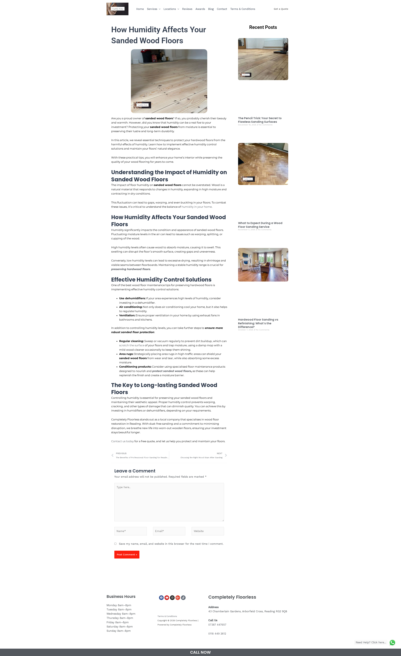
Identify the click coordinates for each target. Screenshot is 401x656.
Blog (211, 9)
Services (152, 9)
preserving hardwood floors (130, 269)
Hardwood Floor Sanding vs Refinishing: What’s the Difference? (258, 323)
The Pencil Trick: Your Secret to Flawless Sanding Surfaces (260, 120)
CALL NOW (200, 652)
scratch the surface (131, 345)
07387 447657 (217, 624)
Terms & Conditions (242, 9)
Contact (222, 9)
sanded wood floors (177, 371)
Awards (200, 9)
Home (140, 9)
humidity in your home (197, 206)
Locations (170, 9)
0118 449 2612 (217, 633)
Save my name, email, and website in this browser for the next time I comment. (171, 543)
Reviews (187, 9)
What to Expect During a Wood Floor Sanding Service (260, 225)
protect (157, 371)
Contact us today (122, 441)
